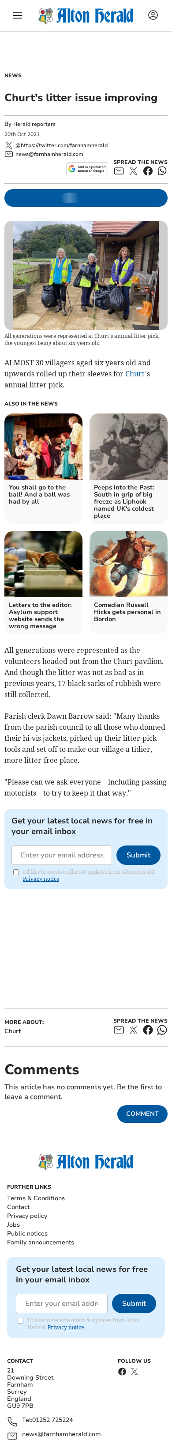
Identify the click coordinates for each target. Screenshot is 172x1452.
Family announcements (40, 1242)
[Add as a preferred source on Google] (87, 168)
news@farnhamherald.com (61, 1434)
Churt (135, 373)
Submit (138, 855)
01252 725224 (52, 1420)
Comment (142, 1114)
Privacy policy (27, 1216)
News (13, 75)
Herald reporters (34, 124)
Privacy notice (41, 879)
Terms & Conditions (36, 1198)
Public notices (27, 1233)
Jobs (13, 1225)
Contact (18, 1207)
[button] (17, 15)
